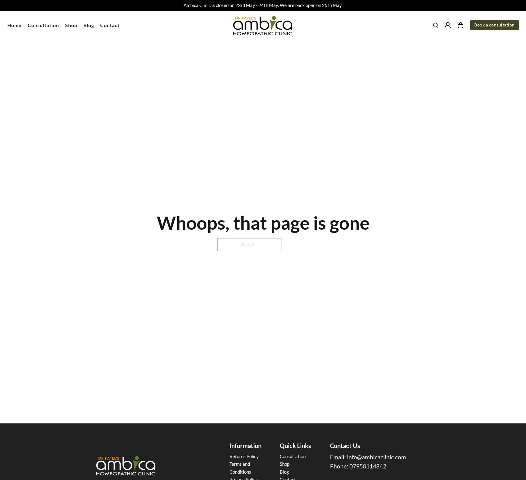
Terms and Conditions (240, 468)
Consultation (43, 25)
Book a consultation (494, 25)
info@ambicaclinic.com (376, 457)
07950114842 (367, 466)
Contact (110, 25)
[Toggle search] (436, 25)
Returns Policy (244, 456)
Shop (71, 25)
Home (14, 25)
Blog (88, 25)
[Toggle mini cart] (460, 25)
